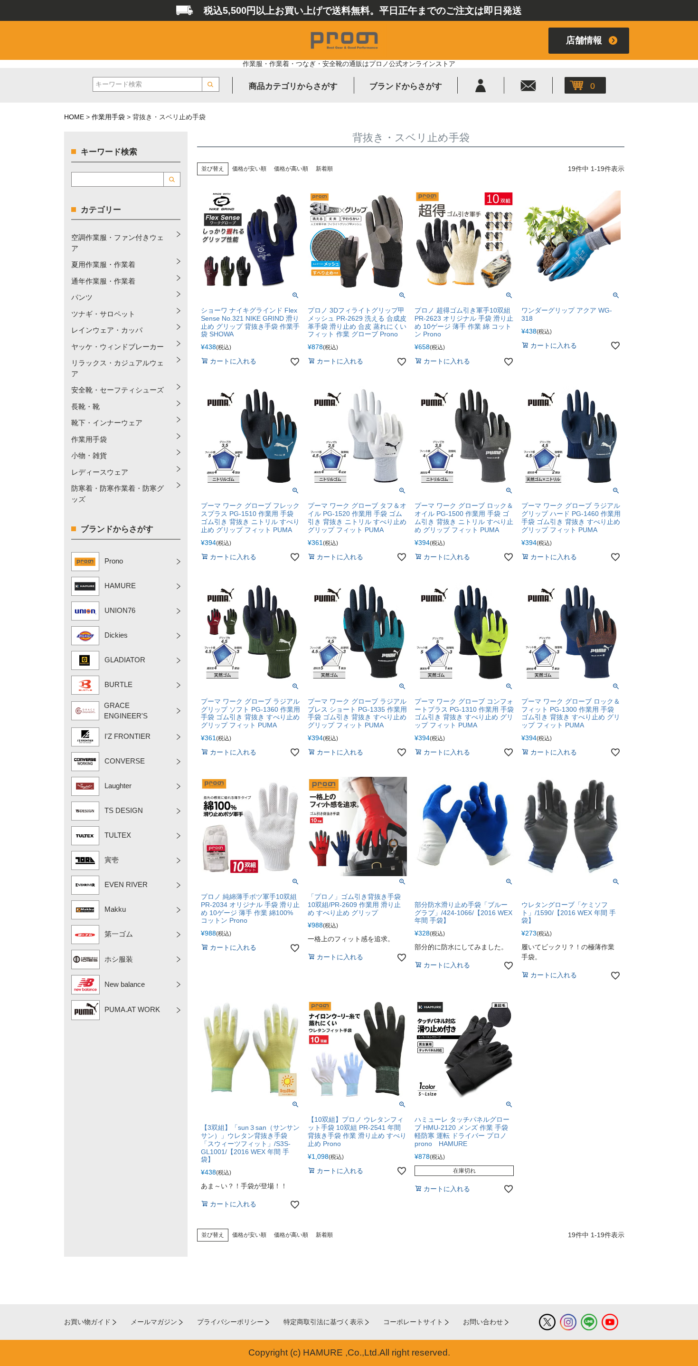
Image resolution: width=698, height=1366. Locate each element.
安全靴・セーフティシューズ (117, 390)
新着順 (324, 168)
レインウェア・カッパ (106, 330)
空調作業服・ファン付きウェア (117, 242)
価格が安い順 (249, 168)
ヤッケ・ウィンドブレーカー (117, 347)
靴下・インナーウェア (106, 423)
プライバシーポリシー (230, 1322)
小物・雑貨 (89, 455)
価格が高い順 (291, 168)
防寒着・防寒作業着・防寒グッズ (117, 493)
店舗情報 (584, 40)
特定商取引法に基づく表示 (323, 1322)
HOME (74, 117)
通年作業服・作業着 (103, 281)
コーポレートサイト (413, 1322)
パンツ (82, 297)
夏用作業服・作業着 (103, 264)
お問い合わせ (483, 1322)
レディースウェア (99, 472)
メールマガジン (154, 1322)
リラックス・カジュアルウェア (117, 368)
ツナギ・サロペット (103, 314)
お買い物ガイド (87, 1322)
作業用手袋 (108, 117)
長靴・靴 (85, 406)
